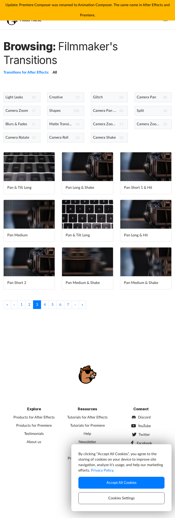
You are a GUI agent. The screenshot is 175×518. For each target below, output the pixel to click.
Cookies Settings (121, 498)
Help (87, 434)
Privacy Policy (102, 470)
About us (34, 442)
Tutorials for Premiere (87, 425)
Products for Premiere (34, 425)
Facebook (144, 443)
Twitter (144, 434)
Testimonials (34, 434)
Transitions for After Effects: (26, 72)
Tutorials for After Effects (87, 417)
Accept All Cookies (121, 483)
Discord (144, 417)
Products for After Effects (34, 417)
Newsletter (87, 442)
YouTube (144, 426)
